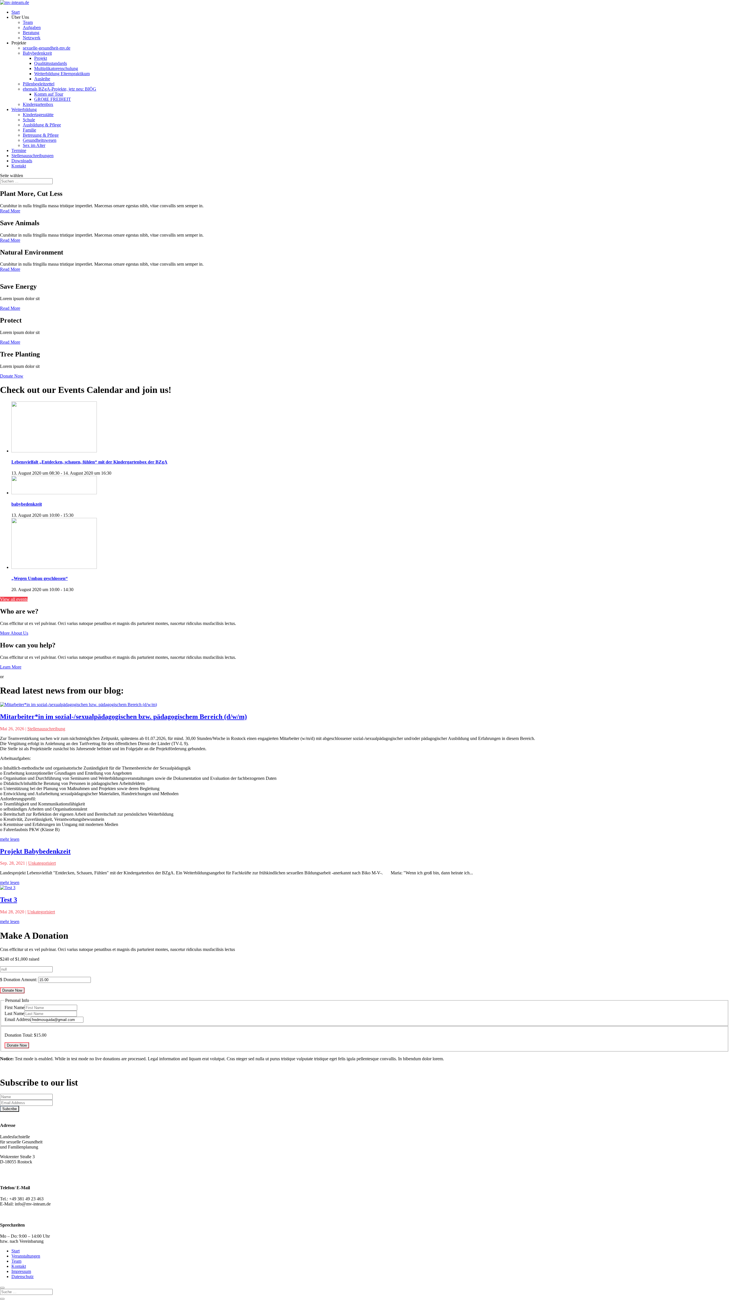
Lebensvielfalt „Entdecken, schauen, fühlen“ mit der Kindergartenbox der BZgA (89, 462)
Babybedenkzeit (37, 53)
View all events (14, 599)
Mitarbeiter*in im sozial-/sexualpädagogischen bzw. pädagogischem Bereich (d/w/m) (123, 716)
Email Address (18, 1019)
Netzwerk (31, 37)
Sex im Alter (34, 145)
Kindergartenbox (38, 104)
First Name (14, 1007)
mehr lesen (9, 839)
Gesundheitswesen (39, 140)
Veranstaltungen (25, 1256)
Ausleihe (42, 78)
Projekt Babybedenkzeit (35, 851)
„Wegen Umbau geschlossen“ (39, 578)
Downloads (21, 160)
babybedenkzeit (26, 504)
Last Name (14, 1013)
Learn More (10, 667)
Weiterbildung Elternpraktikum (62, 73)
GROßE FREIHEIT (52, 99)
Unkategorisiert (42, 863)
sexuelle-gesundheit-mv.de (46, 48)
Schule (29, 119)
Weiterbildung (24, 109)
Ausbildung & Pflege (42, 124)
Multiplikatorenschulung (56, 68)
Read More (10, 210)
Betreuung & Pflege (41, 135)
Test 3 (8, 899)
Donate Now (11, 376)
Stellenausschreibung (46, 728)
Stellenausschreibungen (32, 155)
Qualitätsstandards (50, 63)
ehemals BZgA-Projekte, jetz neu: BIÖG (59, 89)
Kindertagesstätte (38, 114)
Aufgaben (32, 27)
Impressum (21, 1271)
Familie (29, 130)
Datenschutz (22, 1276)
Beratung (31, 32)
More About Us (14, 633)
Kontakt (18, 165)
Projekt (40, 58)
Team (28, 22)
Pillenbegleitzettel (38, 83)
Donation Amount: (20, 979)
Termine (18, 150)
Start (15, 12)
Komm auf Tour (48, 94)
